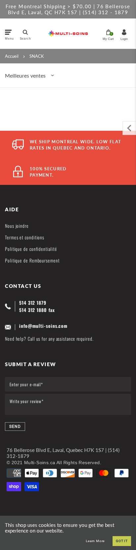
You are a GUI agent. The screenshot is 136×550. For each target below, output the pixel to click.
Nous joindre (17, 225)
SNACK (36, 56)
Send (15, 426)
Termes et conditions (24, 237)
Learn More (95, 541)
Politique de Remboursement (32, 260)
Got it (122, 541)
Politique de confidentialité (31, 248)
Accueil (11, 56)
